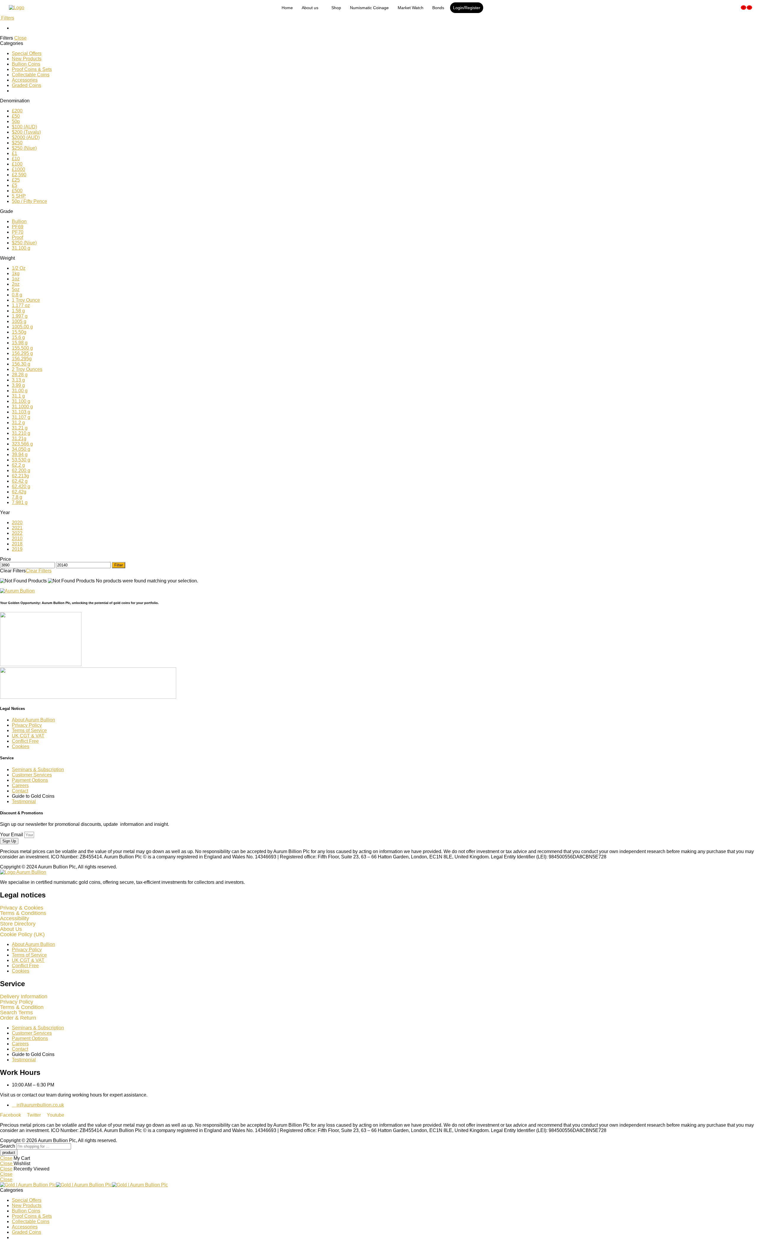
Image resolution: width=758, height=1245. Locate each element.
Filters (7, 17)
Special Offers (26, 53)
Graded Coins (26, 85)
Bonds (438, 7)
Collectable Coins (30, 74)
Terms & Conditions (23, 913)
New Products (26, 58)
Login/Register (466, 7)
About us (310, 7)
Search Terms (16, 1012)
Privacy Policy (16, 1002)
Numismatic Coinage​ (369, 7)
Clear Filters (39, 570)
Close (20, 38)
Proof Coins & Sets (32, 69)
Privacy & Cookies (21, 907)
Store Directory (18, 923)
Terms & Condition (22, 1007)
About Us (11, 929)
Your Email (12, 834)
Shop (336, 7)
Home (287, 7)
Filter (118, 565)
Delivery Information (23, 996)
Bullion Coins (26, 64)
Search (8, 1146)
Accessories (25, 80)
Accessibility (14, 918)
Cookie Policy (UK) (22, 934)
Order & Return (18, 1017)
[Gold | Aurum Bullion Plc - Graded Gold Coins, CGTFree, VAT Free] (84, 1184)
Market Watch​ (410, 7)
